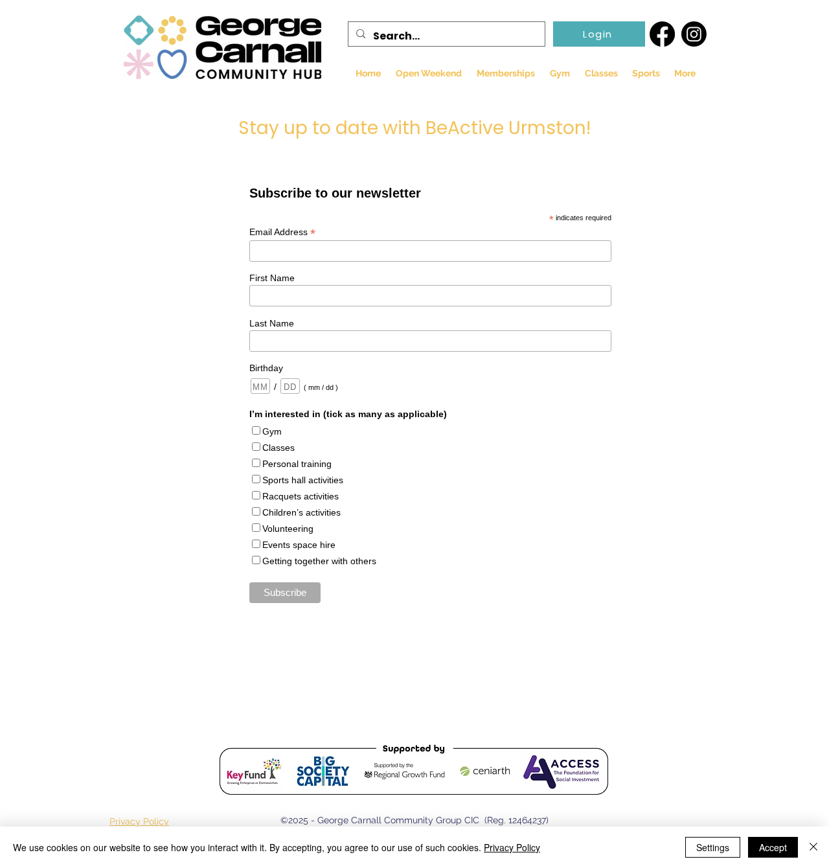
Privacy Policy (512, 847)
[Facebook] (662, 34)
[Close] (813, 847)
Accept (773, 847)
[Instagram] (694, 34)
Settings (712, 847)
